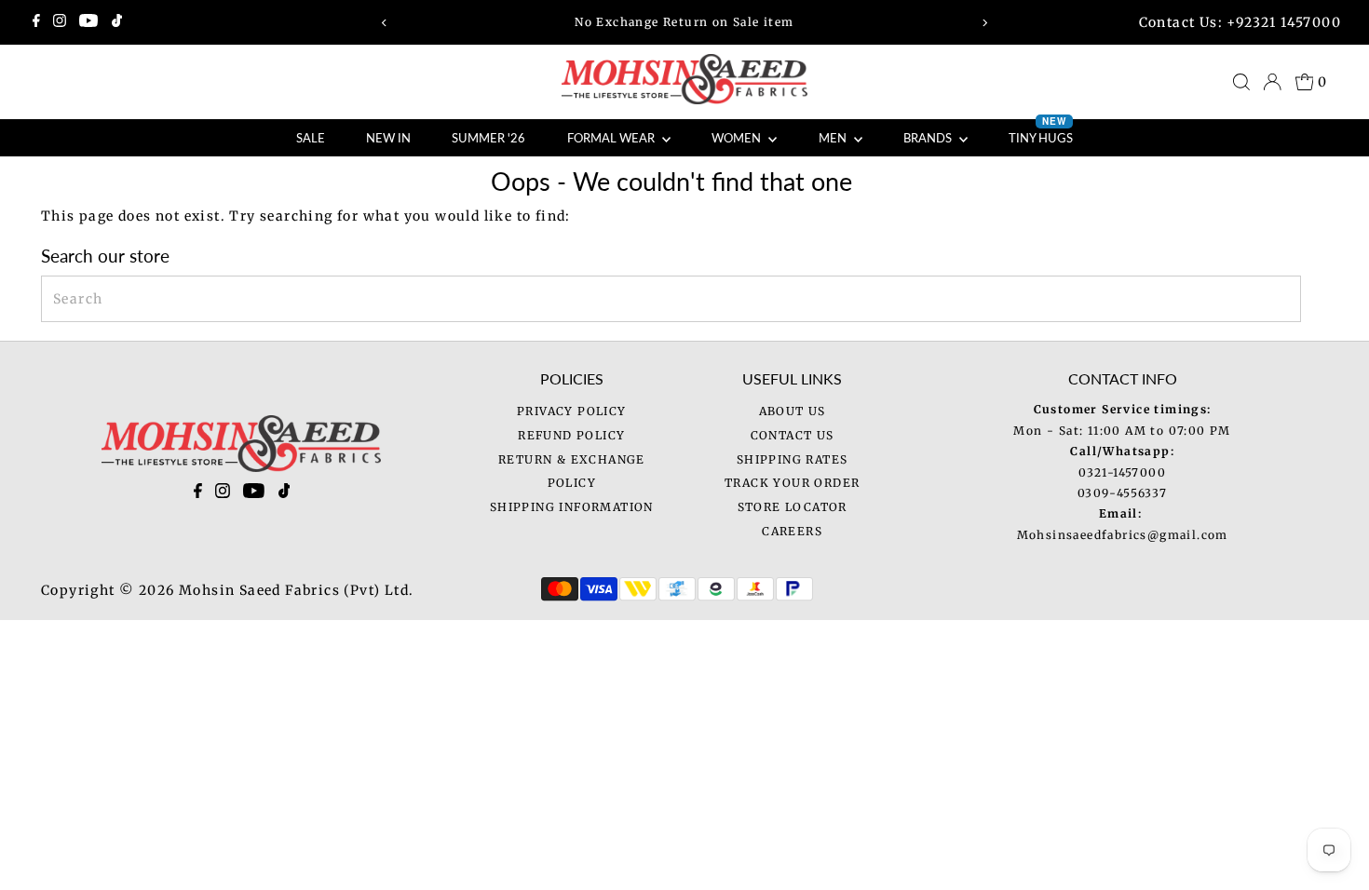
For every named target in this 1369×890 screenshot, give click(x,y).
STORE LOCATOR (792, 507)
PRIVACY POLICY (572, 411)
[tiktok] (284, 494)
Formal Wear (612, 137)
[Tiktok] (117, 22)
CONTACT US (792, 435)
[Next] (985, 23)
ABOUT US (792, 411)
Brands (929, 137)
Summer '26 (488, 137)
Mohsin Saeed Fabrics (259, 590)
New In (388, 137)
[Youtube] (88, 22)
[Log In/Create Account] (1272, 82)
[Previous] (384, 23)
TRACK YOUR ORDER (792, 483)
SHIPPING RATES (792, 459)
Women (738, 137)
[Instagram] (59, 22)
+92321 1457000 (1284, 22)
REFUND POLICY (571, 435)
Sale (310, 137)
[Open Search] (1241, 82)
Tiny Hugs (1041, 132)
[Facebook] (36, 22)
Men (834, 137)
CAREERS (792, 531)
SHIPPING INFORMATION (572, 507)
